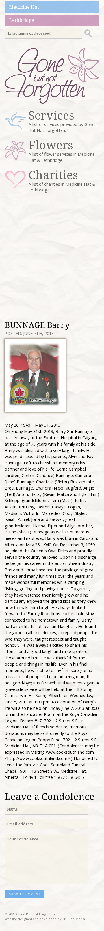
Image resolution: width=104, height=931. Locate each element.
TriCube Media (73, 919)
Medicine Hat (24, 7)
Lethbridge (21, 20)
